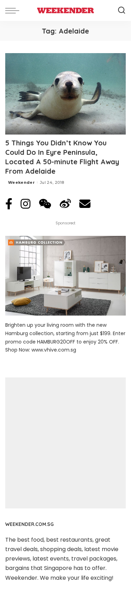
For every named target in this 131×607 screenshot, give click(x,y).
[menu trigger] (14, 10)
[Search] (121, 10)
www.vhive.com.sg (53, 349)
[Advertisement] (65, 442)
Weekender (21, 182)
